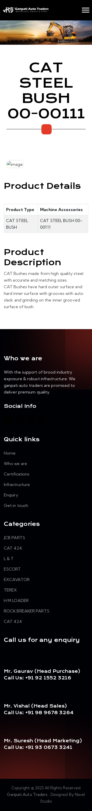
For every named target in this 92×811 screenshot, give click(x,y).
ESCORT (12, 569)
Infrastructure (17, 484)
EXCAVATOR (17, 579)
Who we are (15, 463)
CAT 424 (13, 548)
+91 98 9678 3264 (49, 712)
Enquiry (11, 494)
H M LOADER (16, 600)
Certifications (16, 474)
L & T (9, 558)
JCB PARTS (14, 537)
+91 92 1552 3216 (48, 677)
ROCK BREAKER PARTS (26, 610)
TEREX (10, 590)
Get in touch (16, 505)
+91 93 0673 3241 (49, 747)
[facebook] (9, 419)
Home (10, 453)
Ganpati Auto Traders (28, 794)
